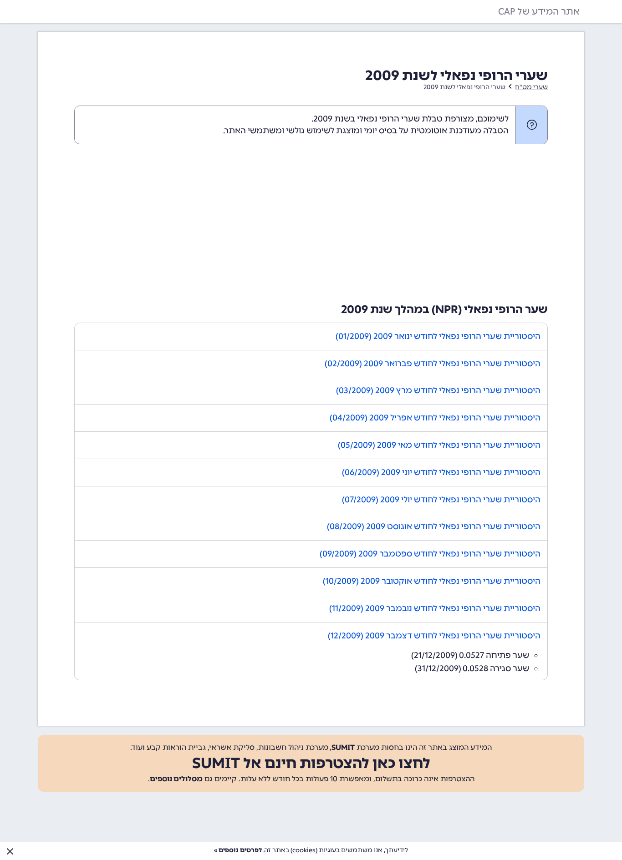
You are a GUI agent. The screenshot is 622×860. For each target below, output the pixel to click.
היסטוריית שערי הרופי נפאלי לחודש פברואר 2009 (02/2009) (432, 364)
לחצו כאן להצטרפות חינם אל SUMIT (311, 763)
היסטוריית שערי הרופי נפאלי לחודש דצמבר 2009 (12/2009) (434, 636)
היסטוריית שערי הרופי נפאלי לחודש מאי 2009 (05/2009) (439, 445)
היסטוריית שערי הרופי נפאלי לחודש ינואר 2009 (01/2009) (438, 336)
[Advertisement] (311, 221)
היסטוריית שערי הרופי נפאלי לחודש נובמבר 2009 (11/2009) (434, 608)
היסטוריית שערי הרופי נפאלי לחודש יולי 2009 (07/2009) (441, 500)
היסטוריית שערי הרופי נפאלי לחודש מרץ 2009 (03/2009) (438, 390)
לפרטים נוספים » (238, 850)
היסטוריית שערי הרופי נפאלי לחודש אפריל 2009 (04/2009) (435, 418)
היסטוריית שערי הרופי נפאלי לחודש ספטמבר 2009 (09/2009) (430, 554)
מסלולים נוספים (176, 778)
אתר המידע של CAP (539, 11)
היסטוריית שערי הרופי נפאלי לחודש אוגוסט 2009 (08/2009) (433, 526)
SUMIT (343, 747)
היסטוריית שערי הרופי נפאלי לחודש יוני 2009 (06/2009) (441, 472)
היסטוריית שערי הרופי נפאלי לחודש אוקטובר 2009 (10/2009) (431, 581)
